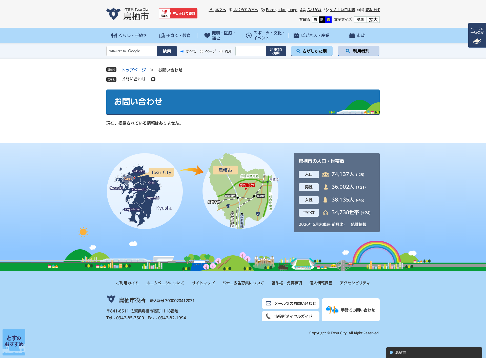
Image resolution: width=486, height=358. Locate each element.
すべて (191, 51)
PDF (228, 51)
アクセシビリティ (355, 283)
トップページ (134, 70)
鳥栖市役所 (132, 300)
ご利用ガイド (127, 283)
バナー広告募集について (243, 283)
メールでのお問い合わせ (295, 303)
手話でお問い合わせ (358, 310)
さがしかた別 (314, 51)
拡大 (373, 19)
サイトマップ (203, 283)
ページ (210, 51)
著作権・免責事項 (287, 283)
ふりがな (314, 10)
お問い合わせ (134, 79)
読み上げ (373, 10)
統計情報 (358, 224)
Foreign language (281, 10)
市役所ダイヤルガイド (293, 316)
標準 (360, 19)
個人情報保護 (321, 283)
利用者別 (361, 51)
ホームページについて (165, 283)
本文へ (220, 10)
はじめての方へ (245, 10)
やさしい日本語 (342, 10)
